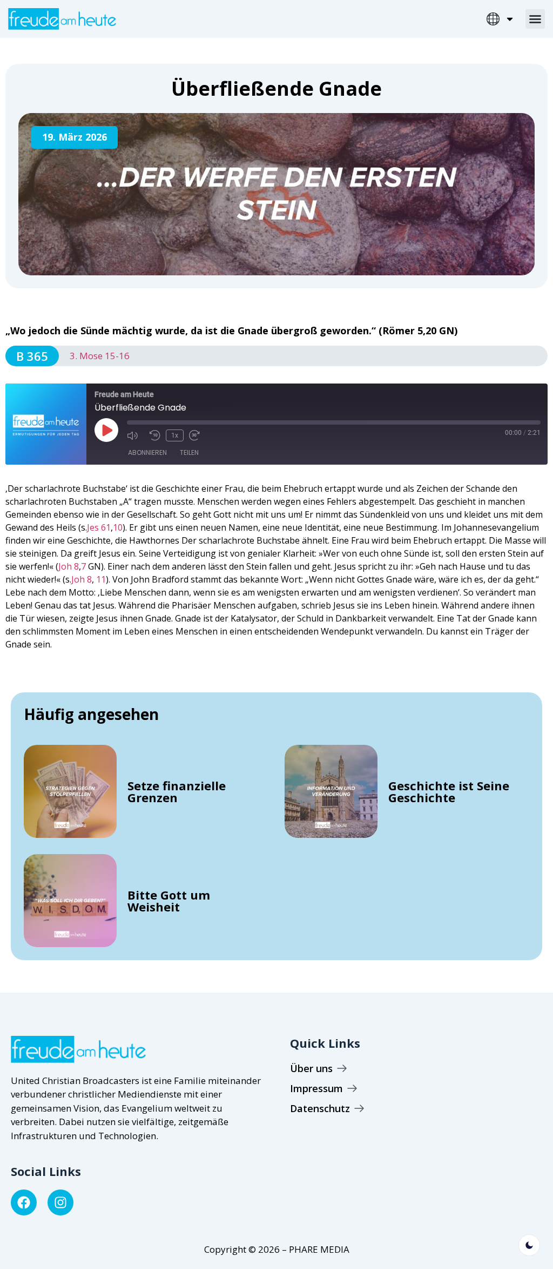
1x (174, 435)
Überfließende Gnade (276, 88)
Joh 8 (68, 566)
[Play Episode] (106, 430)
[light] (529, 1245)
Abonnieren (147, 452)
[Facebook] (24, 1202)
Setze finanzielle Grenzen (176, 791)
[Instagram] (60, 1202)
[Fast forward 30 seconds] (197, 435)
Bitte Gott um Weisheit (168, 901)
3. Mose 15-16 (100, 355)
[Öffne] (510, 19)
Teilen (189, 452)
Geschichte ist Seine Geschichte (448, 791)
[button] (535, 19)
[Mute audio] (135, 435)
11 (101, 579)
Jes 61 (99, 527)
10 (118, 527)
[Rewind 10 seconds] (155, 435)
